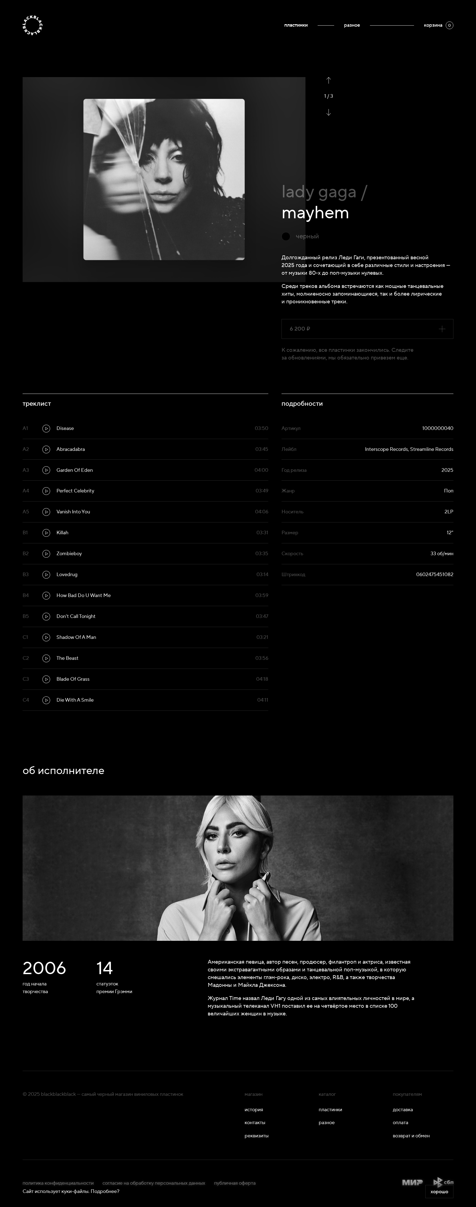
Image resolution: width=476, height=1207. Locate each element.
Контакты (255, 1122)
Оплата (400, 1122)
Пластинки (296, 25)
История (254, 1110)
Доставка (403, 1110)
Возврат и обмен (411, 1136)
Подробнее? (105, 1191)
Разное (352, 25)
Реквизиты (257, 1136)
